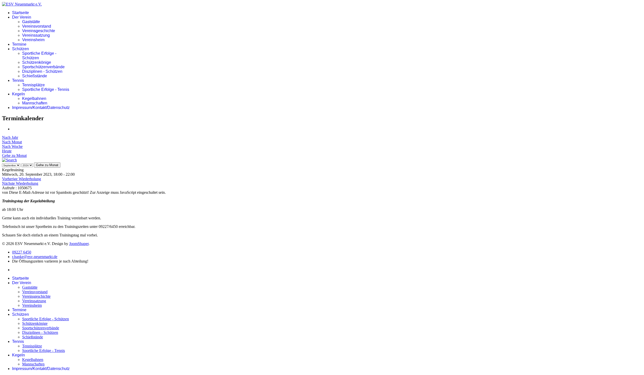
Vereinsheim (33, 40)
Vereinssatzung (36, 35)
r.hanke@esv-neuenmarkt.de (34, 257)
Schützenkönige (36, 62)
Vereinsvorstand (36, 26)
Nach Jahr (10, 137)
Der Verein (21, 17)
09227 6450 (21, 252)
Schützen (20, 49)
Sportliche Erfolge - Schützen (45, 319)
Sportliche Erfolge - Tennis (45, 89)
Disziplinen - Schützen (42, 71)
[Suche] (9, 160)
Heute (7, 151)
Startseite (20, 13)
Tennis (18, 80)
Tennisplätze (33, 85)
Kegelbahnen (34, 98)
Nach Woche (12, 146)
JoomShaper (79, 243)
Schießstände (34, 76)
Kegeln (18, 94)
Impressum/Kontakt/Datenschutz (41, 107)
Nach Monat (12, 142)
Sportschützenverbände (43, 67)
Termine (19, 44)
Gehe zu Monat (14, 155)
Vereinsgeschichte (38, 31)
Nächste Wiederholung (20, 183)
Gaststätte (31, 22)
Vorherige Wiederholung (21, 179)
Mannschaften (34, 103)
